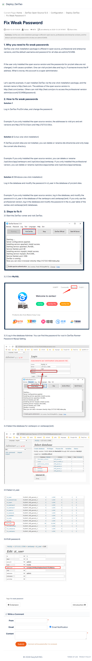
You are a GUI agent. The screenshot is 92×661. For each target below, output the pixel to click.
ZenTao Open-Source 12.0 (36, 13)
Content (10, 633)
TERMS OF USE (72, 657)
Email (11, 627)
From (11, 620)
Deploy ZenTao (73, 13)
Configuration (57, 13)
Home (19, 13)
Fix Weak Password (15, 15)
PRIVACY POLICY (85, 657)
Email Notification (60, 627)
